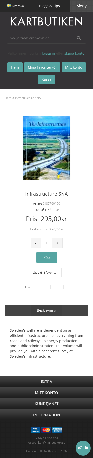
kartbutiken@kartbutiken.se (46, 442)
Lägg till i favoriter (45, 272)
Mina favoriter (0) (42, 67)
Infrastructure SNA (28, 98)
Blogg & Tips (49, 5)
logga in (48, 53)
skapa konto (74, 53)
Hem (8, 98)
